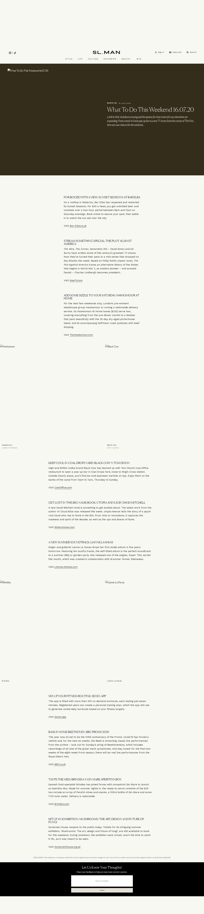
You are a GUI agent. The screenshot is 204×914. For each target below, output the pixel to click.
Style (69, 59)
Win (139, 59)
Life (80, 59)
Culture (93, 59)
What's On (112, 103)
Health (125, 59)
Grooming (109, 59)
